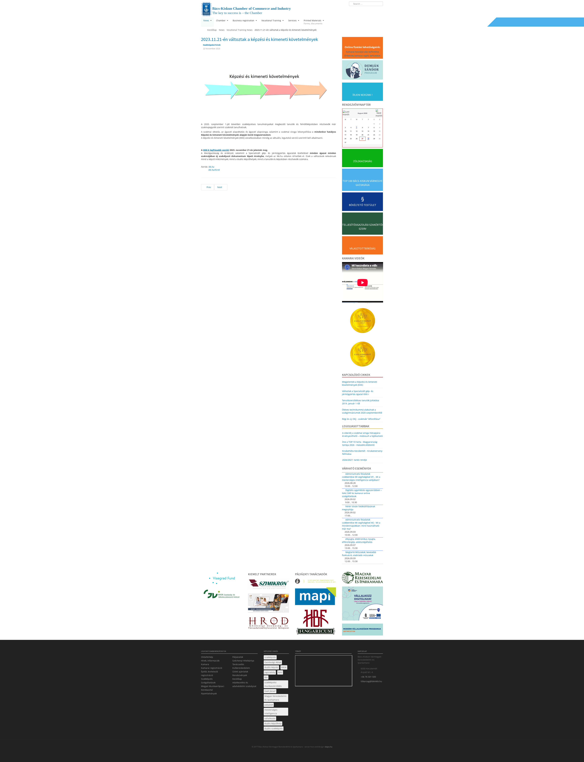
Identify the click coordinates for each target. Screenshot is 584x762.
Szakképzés (207, 678)
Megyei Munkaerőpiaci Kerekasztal (212, 688)
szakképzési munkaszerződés (273, 684)
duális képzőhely (273, 723)
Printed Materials (313, 22)
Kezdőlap (237, 678)
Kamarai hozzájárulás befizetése (362, 51)
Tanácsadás (238, 664)
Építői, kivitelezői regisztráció (209, 673)
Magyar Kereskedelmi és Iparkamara (275, 698)
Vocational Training (271, 20)
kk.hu (211, 166)
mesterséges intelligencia (270, 711)
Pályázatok (237, 657)
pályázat (268, 704)
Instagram (374, 10)
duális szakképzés (273, 728)
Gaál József (270, 691)
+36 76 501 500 (368, 676)
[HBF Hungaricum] (315, 622)
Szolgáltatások (208, 682)
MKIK (284, 667)
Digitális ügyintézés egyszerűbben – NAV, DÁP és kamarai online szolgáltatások (362, 493)
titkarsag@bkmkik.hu (371, 681)
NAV (280, 672)
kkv (266, 677)
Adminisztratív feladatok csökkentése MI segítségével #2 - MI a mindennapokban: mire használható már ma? (361, 524)
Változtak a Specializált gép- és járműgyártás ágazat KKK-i (357, 393)
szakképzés (270, 657)
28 (368, 139)
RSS (379, 10)
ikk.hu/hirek (214, 169)
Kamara (205, 664)
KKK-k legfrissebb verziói (216, 150)
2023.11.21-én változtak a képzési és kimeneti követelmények (259, 39)
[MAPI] (315, 597)
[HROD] (268, 623)
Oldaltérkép (207, 657)
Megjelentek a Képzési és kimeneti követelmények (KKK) (359, 383)
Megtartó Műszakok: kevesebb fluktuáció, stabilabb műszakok (359, 554)
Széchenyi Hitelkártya (243, 660)
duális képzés (271, 667)
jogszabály (269, 672)
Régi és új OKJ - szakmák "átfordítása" (361, 419)
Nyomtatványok (209, 693)
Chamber (221, 20)
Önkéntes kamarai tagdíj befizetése (362, 55)
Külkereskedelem (241, 667)
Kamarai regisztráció (211, 667)
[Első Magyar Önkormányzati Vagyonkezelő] (315, 582)
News (206, 20)
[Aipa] (268, 603)
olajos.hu (328, 746)
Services (292, 20)
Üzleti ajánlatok (240, 671)
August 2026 (362, 113)
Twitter (368, 10)
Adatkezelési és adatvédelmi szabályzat (244, 684)
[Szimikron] (268, 585)
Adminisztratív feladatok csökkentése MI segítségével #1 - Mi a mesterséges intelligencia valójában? (361, 476)
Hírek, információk (210, 660)
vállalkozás (269, 718)
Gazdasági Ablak (272, 662)
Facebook (362, 10)
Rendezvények (239, 675)
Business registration (244, 20)
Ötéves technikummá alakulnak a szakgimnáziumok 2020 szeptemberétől (362, 411)
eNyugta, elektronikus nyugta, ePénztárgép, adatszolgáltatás (358, 540)
